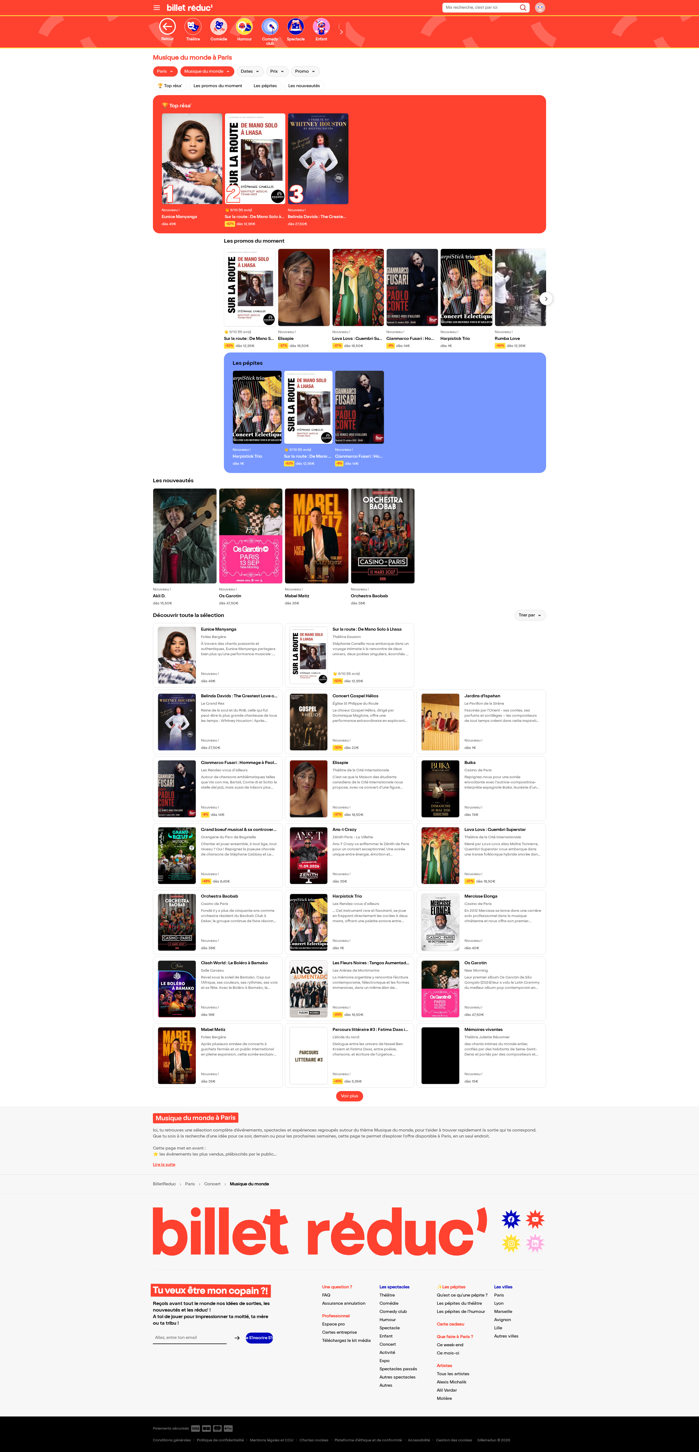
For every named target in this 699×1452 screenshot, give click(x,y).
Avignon (502, 1319)
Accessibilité (419, 1440)
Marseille (503, 1311)
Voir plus (349, 1096)
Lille (498, 1328)
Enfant (386, 1336)
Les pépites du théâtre (459, 1303)
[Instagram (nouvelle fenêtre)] (511, 1243)
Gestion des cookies (454, 1440)
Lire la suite (164, 1164)
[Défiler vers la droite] (341, 32)
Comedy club (393, 1311)
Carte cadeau (450, 1324)
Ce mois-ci (448, 1353)
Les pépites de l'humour (461, 1311)
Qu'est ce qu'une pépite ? (462, 1295)
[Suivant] (546, 298)
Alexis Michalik (451, 1382)
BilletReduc (164, 1184)
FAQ (326, 1295)
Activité (387, 1352)
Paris (190, 1184)
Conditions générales (172, 1440)
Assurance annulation (343, 1303)
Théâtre (387, 1295)
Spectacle (390, 1328)
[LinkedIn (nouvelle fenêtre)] (535, 1243)
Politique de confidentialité (220, 1440)
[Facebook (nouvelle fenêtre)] (511, 1219)
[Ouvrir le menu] (159, 8)
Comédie (389, 1303)
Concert (212, 1184)
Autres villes (506, 1336)
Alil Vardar (447, 1390)
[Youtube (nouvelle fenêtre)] (535, 1219)
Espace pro (333, 1324)
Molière (444, 1398)
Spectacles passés (398, 1369)
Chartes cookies (314, 1440)
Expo (385, 1360)
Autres (386, 1385)
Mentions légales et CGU (272, 1440)
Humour (388, 1319)
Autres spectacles (398, 1377)
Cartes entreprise (339, 1332)
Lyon (498, 1303)
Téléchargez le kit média (346, 1340)
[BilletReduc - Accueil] (189, 7)
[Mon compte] (540, 8)
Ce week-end (450, 1345)
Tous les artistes (453, 1374)
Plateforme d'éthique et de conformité (368, 1440)
